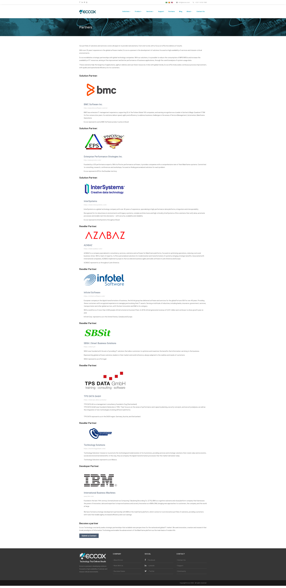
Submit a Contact (89, 536)
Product (138, 11)
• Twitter (151, 571)
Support (161, 11)
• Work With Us (118, 566)
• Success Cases (119, 571)
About (189, 11)
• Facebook (151, 560)
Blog (180, 11)
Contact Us (201, 11)
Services (149, 11)
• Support (180, 566)
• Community (181, 571)
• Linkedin (151, 566)
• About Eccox (118, 560)
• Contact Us (181, 560)
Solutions (126, 11)
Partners (171, 11)
